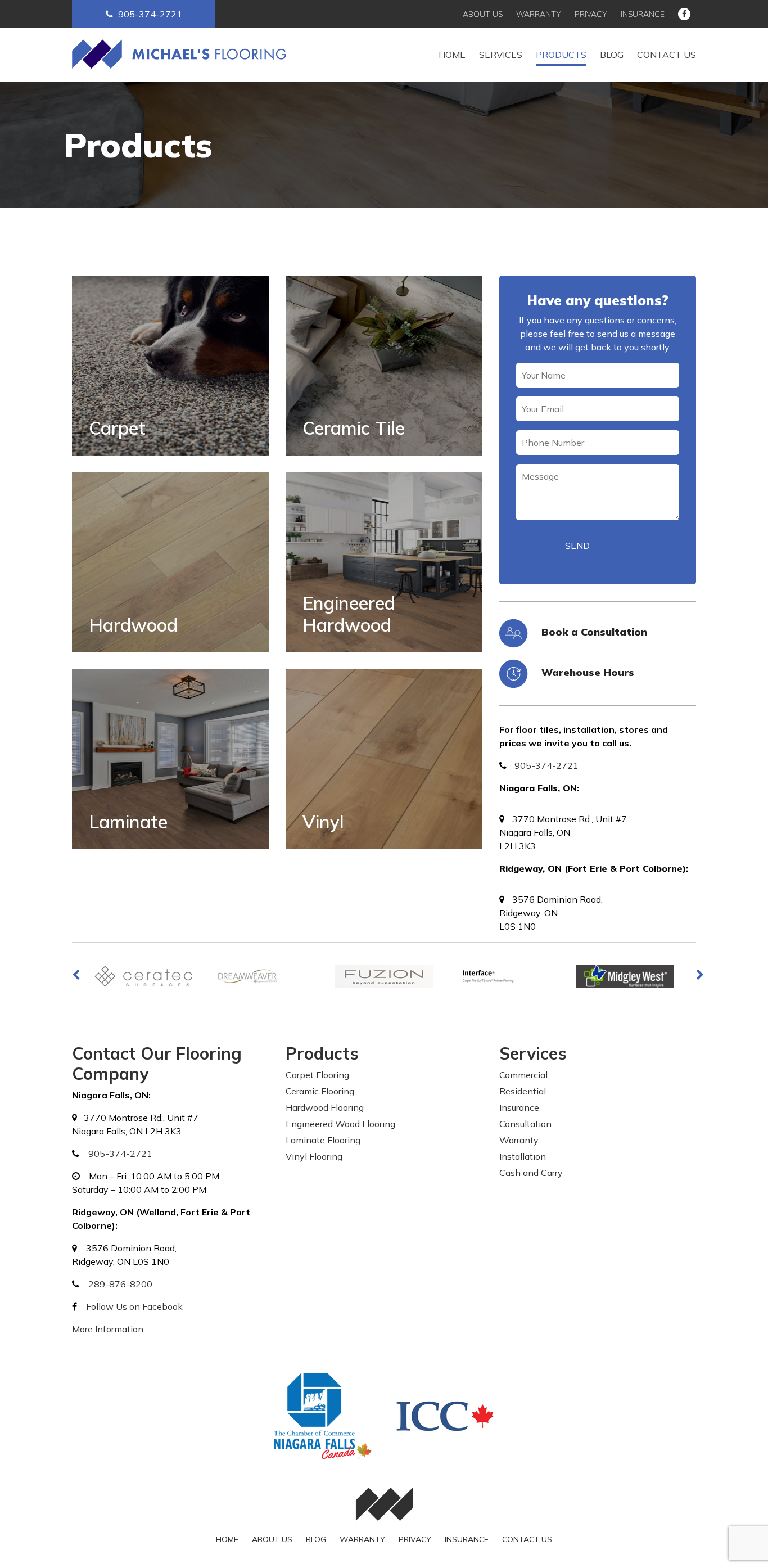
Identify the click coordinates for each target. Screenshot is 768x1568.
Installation (522, 1156)
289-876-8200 (120, 1284)
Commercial (523, 1074)
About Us (483, 14)
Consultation (525, 1123)
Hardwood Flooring (325, 1107)
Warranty (538, 14)
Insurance (643, 14)
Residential (522, 1091)
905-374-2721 (150, 14)
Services (500, 54)
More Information (107, 1329)
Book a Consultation (594, 631)
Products (561, 54)
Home (452, 54)
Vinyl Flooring (314, 1156)
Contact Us (666, 54)
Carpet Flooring (317, 1074)
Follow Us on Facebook (134, 1306)
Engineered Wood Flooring (340, 1123)
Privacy (591, 14)
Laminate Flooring (323, 1140)
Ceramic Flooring (320, 1091)
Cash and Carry (531, 1172)
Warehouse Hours (587, 672)
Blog (612, 54)
